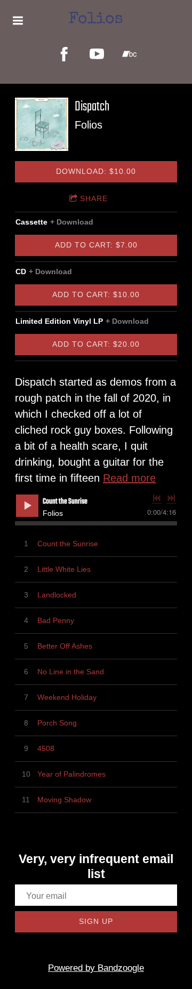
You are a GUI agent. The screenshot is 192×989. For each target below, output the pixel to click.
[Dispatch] (41, 124)
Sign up (96, 921)
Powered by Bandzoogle (96, 968)
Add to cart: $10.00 (96, 294)
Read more (129, 478)
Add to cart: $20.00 (96, 344)
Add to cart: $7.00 (96, 245)
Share (94, 198)
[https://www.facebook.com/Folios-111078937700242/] (64, 54)
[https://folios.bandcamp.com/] (129, 54)
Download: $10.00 (96, 171)
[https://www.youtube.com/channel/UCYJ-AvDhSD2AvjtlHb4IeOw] (97, 54)
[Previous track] (157, 498)
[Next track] (171, 498)
